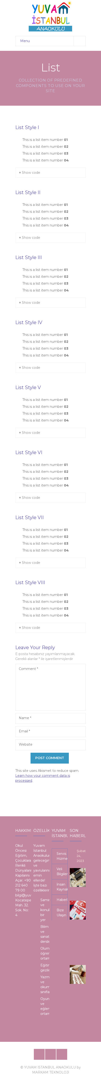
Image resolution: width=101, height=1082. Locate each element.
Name (25, 718)
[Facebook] (39, 1054)
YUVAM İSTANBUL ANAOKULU (50, 1067)
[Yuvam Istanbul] (50, 15)
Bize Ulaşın (61, 912)
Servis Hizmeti (62, 856)
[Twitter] (50, 1054)
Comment (28, 669)
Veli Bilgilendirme (62, 871)
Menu (25, 41)
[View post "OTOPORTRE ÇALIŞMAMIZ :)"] (79, 974)
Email (24, 731)
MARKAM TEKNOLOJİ (50, 1072)
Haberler (62, 900)
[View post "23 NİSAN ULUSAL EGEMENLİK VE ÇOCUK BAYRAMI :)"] (79, 910)
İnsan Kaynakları (62, 886)
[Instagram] (61, 1054)
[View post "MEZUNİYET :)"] (79, 877)
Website (25, 744)
